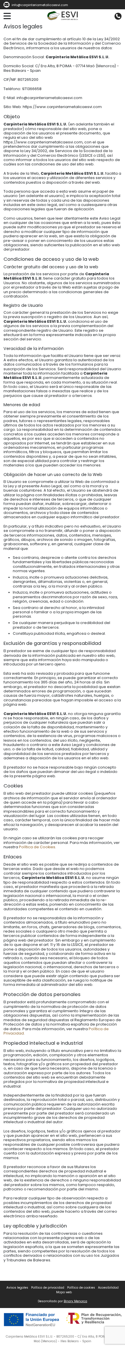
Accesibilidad (108, 1287)
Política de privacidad (47, 1287)
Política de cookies (81, 1287)
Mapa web (64, 1292)
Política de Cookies (37, 846)
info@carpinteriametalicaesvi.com (39, 5)
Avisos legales (17, 1287)
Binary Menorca (75, 1301)
